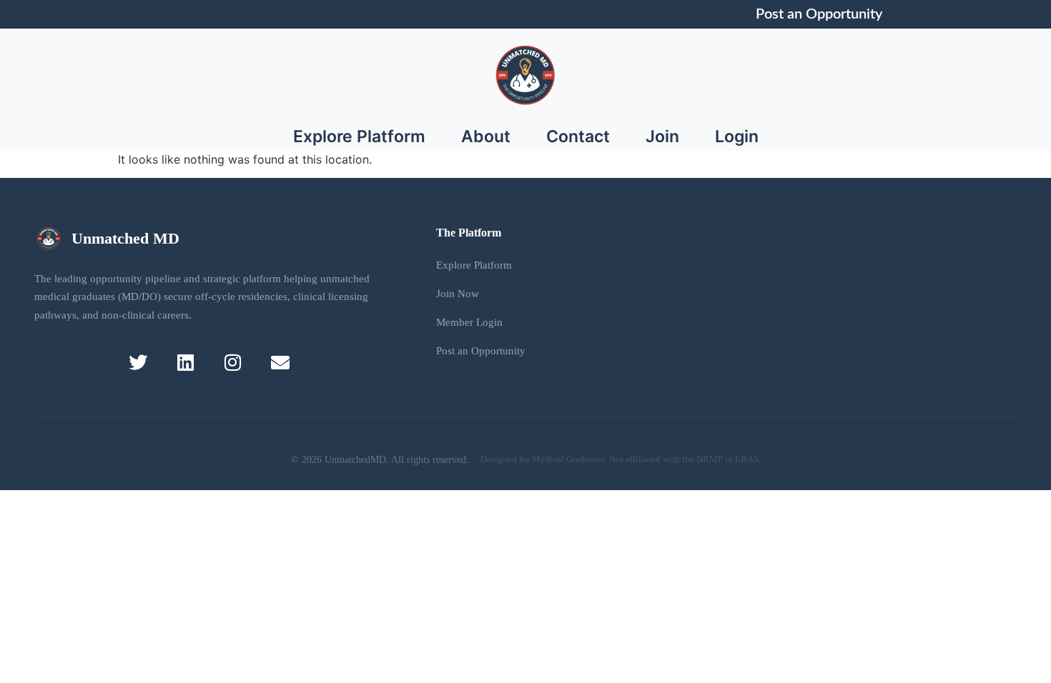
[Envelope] (280, 362)
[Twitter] (138, 362)
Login (737, 136)
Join (662, 136)
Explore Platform (359, 136)
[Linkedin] (185, 362)
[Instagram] (232, 362)
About (485, 136)
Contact (578, 136)
